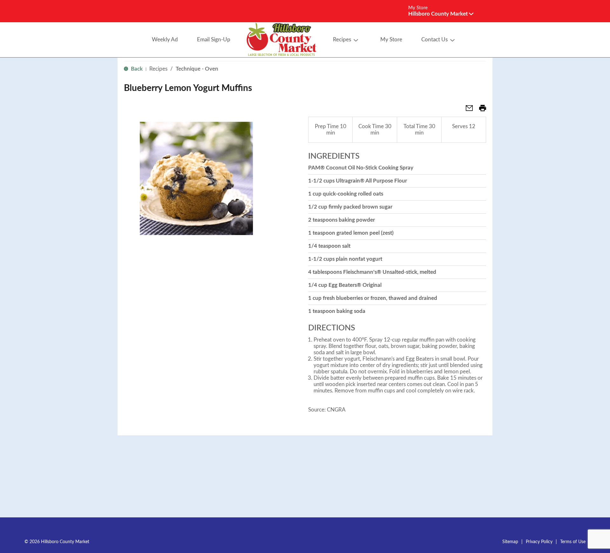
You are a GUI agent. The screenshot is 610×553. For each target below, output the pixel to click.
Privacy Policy (539, 542)
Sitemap (510, 542)
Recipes (158, 69)
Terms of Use (573, 542)
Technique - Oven (197, 69)
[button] (440, 14)
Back (136, 69)
